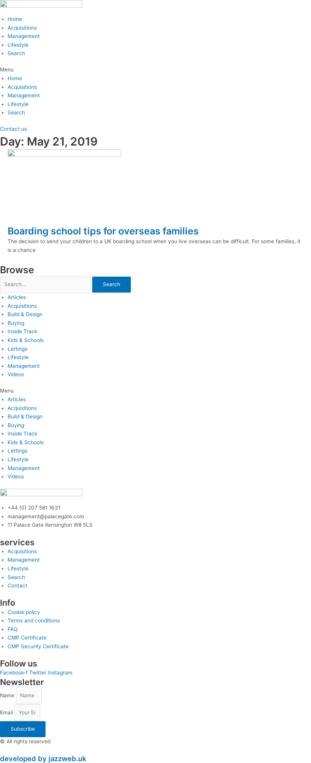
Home (15, 19)
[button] (155, 69)
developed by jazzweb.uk (43, 758)
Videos (16, 374)
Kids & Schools (26, 340)
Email (7, 712)
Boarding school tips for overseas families (103, 231)
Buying (16, 323)
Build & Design (25, 314)
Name (8, 695)
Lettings (17, 349)
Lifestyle (18, 45)
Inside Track (22, 331)
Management (24, 36)
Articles (17, 297)
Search (16, 53)
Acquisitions (22, 28)
